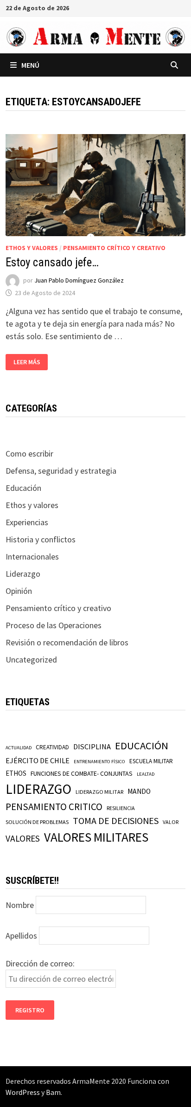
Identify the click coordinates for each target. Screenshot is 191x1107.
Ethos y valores (32, 248)
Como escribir (29, 453)
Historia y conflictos (41, 539)
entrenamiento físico (99, 762)
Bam (53, 1092)
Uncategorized (31, 659)
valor (170, 821)
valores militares (96, 837)
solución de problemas (37, 821)
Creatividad (52, 747)
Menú (30, 65)
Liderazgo (23, 573)
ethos (16, 773)
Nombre (20, 905)
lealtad (145, 774)
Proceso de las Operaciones (54, 625)
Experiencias (27, 522)
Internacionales (32, 556)
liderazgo (38, 789)
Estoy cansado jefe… (52, 262)
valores (23, 838)
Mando (139, 791)
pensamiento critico (54, 806)
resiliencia (121, 808)
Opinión (19, 591)
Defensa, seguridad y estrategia (61, 470)
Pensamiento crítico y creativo (114, 248)
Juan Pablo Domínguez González (79, 281)
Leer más (27, 362)
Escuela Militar (151, 761)
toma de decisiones (116, 820)
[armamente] (95, 36)
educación (141, 745)
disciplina (92, 746)
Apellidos (21, 935)
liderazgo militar (99, 791)
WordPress (23, 1092)
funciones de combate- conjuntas (82, 773)
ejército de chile (38, 760)
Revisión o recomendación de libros (67, 642)
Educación (23, 488)
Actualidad (19, 748)
